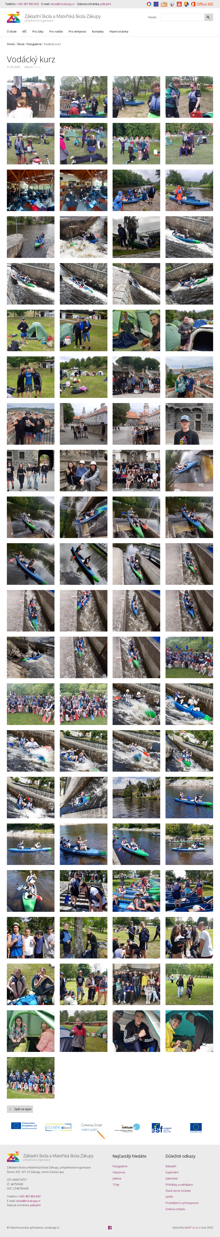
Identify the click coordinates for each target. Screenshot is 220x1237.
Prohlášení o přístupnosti (182, 1203)
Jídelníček (172, 1178)
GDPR (169, 1197)
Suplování (172, 1172)
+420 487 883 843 (27, 4)
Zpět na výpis (22, 1109)
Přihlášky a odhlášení (179, 1185)
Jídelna (117, 1178)
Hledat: (152, 17)
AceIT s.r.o (191, 1227)
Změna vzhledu (175, 1209)
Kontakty (98, 31)
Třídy (116, 1185)
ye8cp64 (105, 4)
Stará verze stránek (178, 1191)
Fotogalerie (120, 1166)
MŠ (24, 31)
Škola (37, 67)
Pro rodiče (56, 31)
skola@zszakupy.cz (62, 4)
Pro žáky (37, 31)
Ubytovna (119, 1172)
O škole (11, 31)
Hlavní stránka (118, 31)
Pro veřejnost (77, 31)
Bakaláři (171, 1166)
